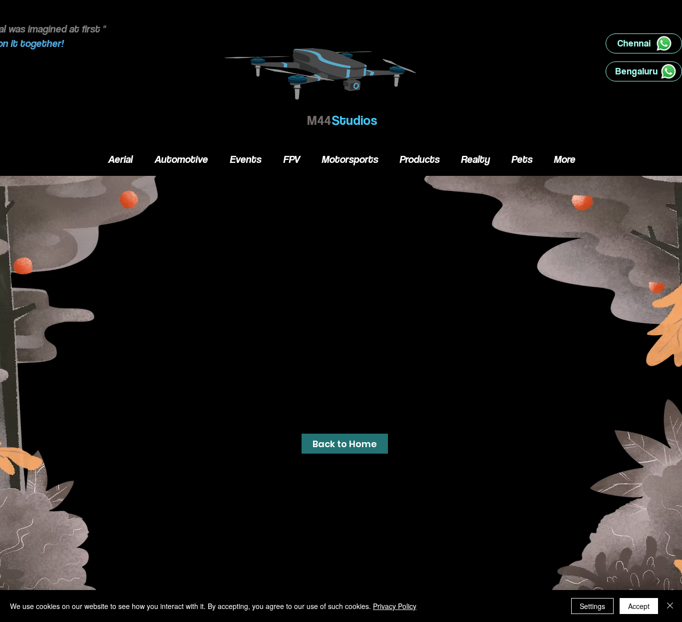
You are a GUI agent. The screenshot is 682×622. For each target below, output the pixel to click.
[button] (345, 444)
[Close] (670, 606)
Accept (639, 606)
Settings (592, 606)
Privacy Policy (394, 606)
